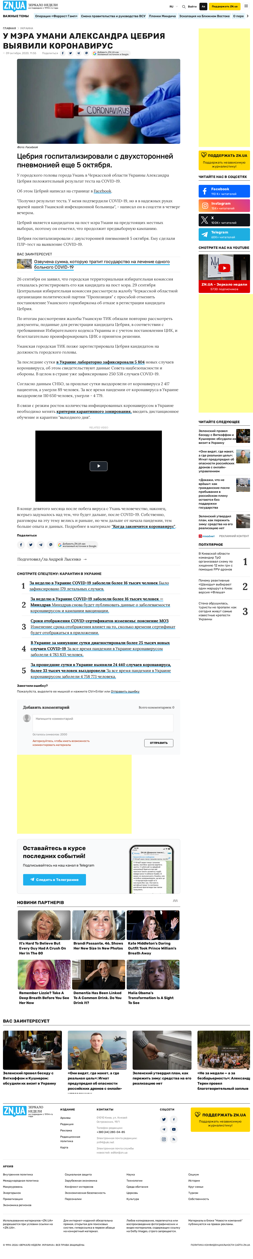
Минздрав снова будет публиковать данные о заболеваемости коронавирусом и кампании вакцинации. (100, 604)
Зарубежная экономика (81, 1180)
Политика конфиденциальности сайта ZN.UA (220, 1245)
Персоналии (73, 1199)
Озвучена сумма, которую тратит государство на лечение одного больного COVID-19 (102, 264)
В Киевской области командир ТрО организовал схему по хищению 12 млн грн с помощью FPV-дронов (216, 561)
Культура (132, 1199)
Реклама (66, 1130)
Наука (130, 1174)
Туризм (193, 1193)
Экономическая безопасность (85, 1193)
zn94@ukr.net (105, 1142)
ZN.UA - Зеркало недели (224, 284)
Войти (192, 6)
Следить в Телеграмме (57, 880)
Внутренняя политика (18, 1174)
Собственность (198, 1199)
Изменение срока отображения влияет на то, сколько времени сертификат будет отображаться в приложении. (103, 626)
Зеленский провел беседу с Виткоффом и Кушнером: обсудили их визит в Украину (217, 437)
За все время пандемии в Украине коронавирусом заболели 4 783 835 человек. (100, 648)
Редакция (67, 1124)
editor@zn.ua (119, 1152)
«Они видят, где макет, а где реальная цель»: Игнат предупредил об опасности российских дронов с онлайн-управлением (216, 461)
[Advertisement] (74, 794)
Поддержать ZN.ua (225, 6)
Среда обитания (137, 1186)
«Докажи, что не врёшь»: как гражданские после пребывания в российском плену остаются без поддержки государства (214, 493)
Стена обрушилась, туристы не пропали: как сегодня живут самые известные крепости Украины (218, 611)
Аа (203, 6)
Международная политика (21, 1180)
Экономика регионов (17, 1205)
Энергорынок (12, 1193)
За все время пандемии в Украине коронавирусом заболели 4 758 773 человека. (101, 670)
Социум (193, 1174)
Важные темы (16, 16)
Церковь (132, 1193)
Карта (64, 1147)
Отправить (159, 743)
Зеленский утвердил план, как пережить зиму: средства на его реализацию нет (216, 522)
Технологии (134, 1180)
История (194, 1180)
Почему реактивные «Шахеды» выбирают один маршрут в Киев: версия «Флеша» (216, 586)
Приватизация (13, 1199)
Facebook (102, 190)
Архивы (65, 1118)
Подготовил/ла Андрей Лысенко (49, 559)
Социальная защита (78, 1174)
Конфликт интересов (79, 1186)
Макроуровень (13, 1186)
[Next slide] (247, 16)
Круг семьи (195, 1186)
